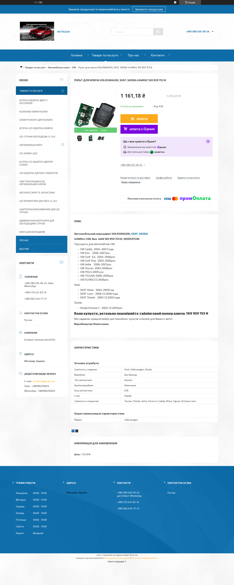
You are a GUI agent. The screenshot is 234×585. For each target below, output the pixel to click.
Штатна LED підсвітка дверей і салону (36, 163)
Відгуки (24, 248)
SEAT (134, 233)
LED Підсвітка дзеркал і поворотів (38, 173)
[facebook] (73, 431)
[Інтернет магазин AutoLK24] (37, 39)
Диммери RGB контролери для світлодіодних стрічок (36, 222)
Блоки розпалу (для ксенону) (36, 119)
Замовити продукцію (149, 9)
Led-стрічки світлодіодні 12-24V (37, 136)
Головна (76, 55)
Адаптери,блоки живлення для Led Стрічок (39, 211)
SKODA (143, 233)
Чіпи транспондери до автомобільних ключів (32, 183)
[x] (76, 431)
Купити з (136, 129)
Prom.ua (134, 555)
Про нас (133, 55)
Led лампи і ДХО (28, 153)
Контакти (157, 55)
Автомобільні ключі (59, 67)
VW (74, 67)
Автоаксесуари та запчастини (37, 192)
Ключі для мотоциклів (32, 232)
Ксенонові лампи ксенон (33, 111)
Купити (142, 119)
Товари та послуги (105, 55)
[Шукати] (158, 31)
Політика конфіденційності (145, 558)
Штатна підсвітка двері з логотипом (33, 102)
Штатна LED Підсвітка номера (36, 128)
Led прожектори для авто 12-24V (38, 201)
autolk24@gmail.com (44, 381)
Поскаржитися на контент (117, 558)
